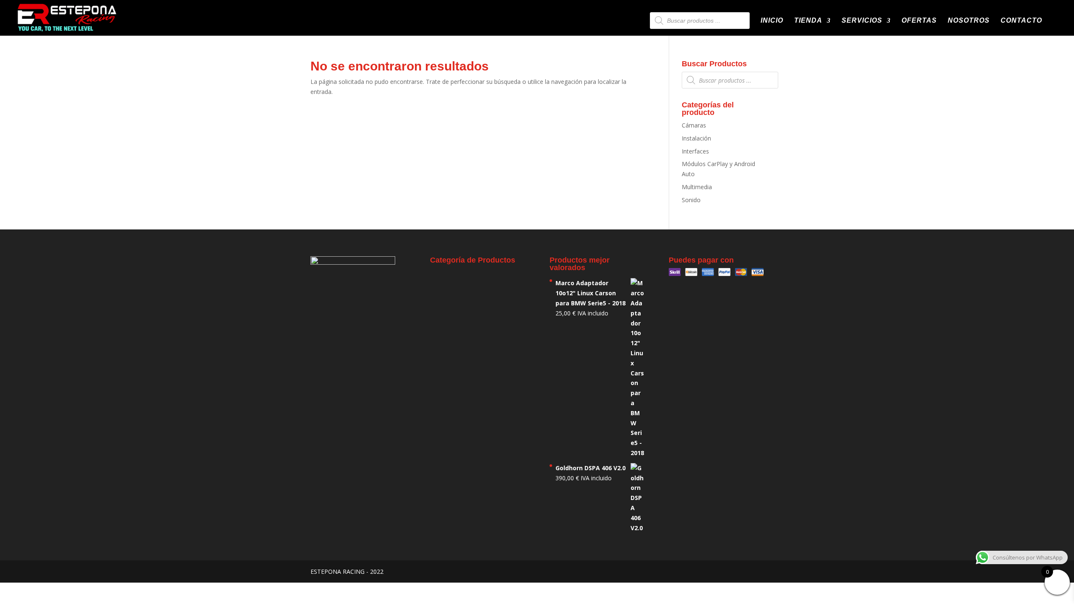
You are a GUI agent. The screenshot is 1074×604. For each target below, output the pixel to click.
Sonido (691, 200)
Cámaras (694, 125)
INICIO (772, 21)
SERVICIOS (862, 21)
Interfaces (695, 151)
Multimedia (697, 187)
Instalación (696, 138)
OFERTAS (919, 21)
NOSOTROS (969, 21)
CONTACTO (1021, 21)
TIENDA (808, 21)
